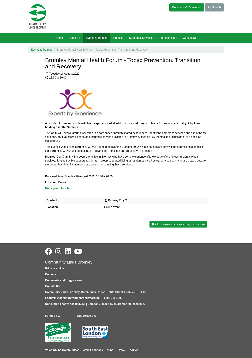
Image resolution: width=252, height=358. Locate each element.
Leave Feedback (92, 350)
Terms (109, 350)
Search (216, 7)
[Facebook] (48, 251)
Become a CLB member (186, 7)
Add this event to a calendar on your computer (179, 224)
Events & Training (96, 37)
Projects (118, 37)
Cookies (50, 274)
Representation (167, 37)
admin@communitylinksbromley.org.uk (74, 297)
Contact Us (189, 37)
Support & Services (141, 37)
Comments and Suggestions (63, 280)
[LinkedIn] (68, 251)
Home (59, 37)
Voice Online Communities (62, 350)
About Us (74, 37)
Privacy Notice (54, 268)
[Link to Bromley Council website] (63, 332)
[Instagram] (58, 251)
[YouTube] (78, 251)
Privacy (120, 350)
